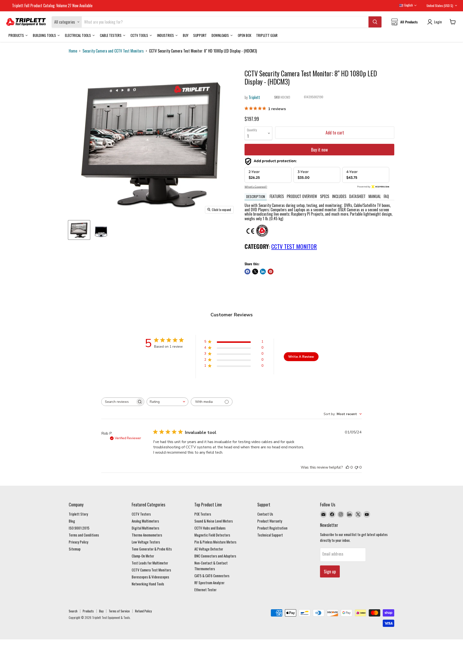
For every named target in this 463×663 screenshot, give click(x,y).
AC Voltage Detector (208, 548)
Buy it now (319, 149)
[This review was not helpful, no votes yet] (356, 467)
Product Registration (272, 527)
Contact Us (265, 514)
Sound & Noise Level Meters (213, 521)
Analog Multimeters (145, 521)
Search (73, 611)
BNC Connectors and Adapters (215, 555)
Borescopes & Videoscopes (150, 576)
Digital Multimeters (145, 527)
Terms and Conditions (84, 534)
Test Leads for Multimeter (150, 562)
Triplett (254, 97)
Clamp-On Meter (143, 555)
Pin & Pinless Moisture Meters (215, 541)
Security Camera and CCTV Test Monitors (113, 51)
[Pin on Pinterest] (270, 271)
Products (88, 611)
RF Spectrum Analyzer (209, 582)
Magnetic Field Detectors (212, 534)
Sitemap (75, 548)
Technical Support (270, 534)
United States (440, 5)
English (408, 5)
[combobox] (167, 402)
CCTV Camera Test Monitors (151, 569)
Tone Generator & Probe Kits (152, 548)
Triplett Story (78, 514)
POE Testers (202, 514)
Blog (72, 521)
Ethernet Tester (205, 589)
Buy (101, 611)
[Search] (374, 21)
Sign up (330, 571)
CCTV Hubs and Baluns (209, 527)
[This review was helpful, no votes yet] (347, 467)
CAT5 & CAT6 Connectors (211, 575)
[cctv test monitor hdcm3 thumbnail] (79, 229)
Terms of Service (119, 611)
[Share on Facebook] (247, 271)
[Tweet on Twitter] (255, 271)
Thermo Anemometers (147, 534)
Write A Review (301, 356)
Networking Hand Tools (148, 583)
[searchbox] (118, 402)
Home (73, 51)
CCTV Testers (141, 514)
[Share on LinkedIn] (263, 271)
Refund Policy (143, 611)
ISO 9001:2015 (79, 527)
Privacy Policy (78, 541)
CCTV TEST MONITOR (294, 246)
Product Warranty (269, 521)
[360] (100, 229)
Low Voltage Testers (146, 541)
